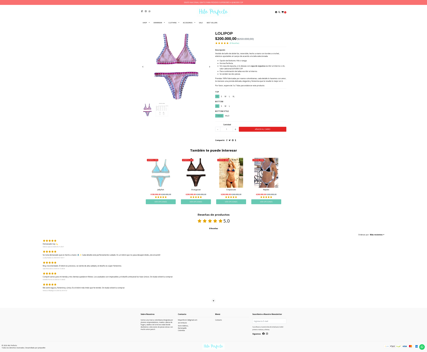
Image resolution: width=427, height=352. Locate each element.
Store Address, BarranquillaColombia (183, 328)
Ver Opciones (160, 202)
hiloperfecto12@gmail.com (187, 320)
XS (217, 96)
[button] (371, 234)
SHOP (145, 23)
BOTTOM (219, 101)
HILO (227, 116)
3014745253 (182, 323)
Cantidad (227, 124)
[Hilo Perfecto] (213, 12)
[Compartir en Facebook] (226, 140)
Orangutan (196, 189)
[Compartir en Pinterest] (233, 140)
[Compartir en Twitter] (230, 140)
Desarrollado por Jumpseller (35, 348)
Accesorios (187, 23)
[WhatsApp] (149, 11)
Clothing (172, 23)
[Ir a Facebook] (142, 11)
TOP (217, 92)
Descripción (220, 50)
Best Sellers (212, 23)
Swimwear (157, 23)
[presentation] (143, 67)
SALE (201, 23)
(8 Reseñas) (234, 43)
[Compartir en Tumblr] (235, 140)
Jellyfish (160, 189)
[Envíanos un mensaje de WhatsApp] (422, 347)
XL (234, 96)
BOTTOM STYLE (222, 111)
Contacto (218, 320)
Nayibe (266, 189)
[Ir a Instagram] (146, 11)
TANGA (219, 116)
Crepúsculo (231, 189)
